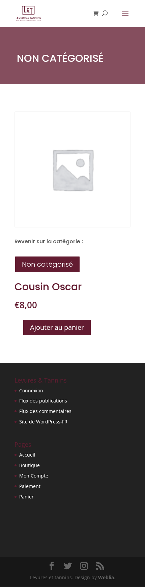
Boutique (29, 465)
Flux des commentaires (45, 411)
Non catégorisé (60, 58)
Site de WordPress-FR (43, 421)
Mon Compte (33, 475)
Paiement (29, 486)
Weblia (106, 577)
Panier (26, 496)
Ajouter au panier (57, 327)
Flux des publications (43, 400)
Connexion (31, 390)
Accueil (27, 454)
